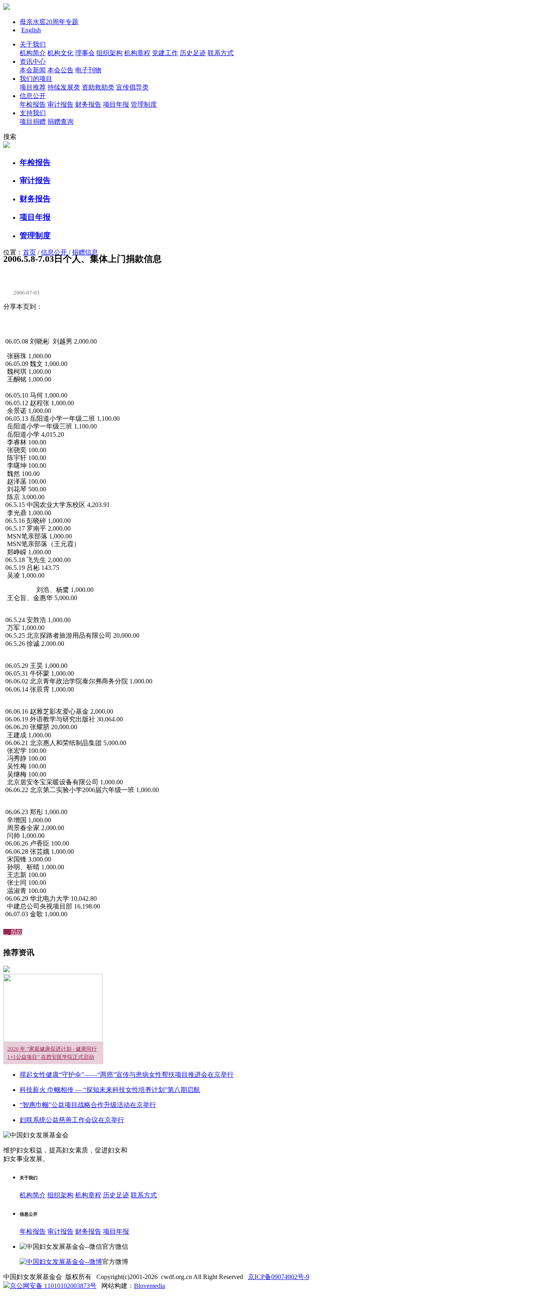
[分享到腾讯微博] (53, 323)
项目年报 (116, 104)
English (31, 30)
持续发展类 (63, 87)
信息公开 (33, 95)
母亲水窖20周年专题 (49, 21)
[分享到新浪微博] (42, 323)
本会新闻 (33, 70)
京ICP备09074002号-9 (278, 1276)
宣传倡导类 (132, 87)
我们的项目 (36, 78)
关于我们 (33, 44)
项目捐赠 (33, 121)
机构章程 (137, 52)
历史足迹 (193, 52)
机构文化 (60, 52)
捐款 (12, 932)
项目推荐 (33, 87)
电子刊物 (88, 70)
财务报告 (88, 104)
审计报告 (60, 104)
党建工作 (165, 52)
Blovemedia (149, 1285)
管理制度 (144, 104)
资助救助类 (98, 87)
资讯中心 (33, 61)
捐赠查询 (60, 121)
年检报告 (33, 104)
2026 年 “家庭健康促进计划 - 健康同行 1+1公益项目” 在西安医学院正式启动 (52, 1053)
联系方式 (221, 52)
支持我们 (33, 112)
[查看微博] (61, 1261)
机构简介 (33, 52)
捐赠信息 (85, 252)
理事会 (85, 52)
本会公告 (60, 70)
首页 (29, 252)
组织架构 (109, 52)
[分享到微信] (64, 323)
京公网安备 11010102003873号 (53, 1285)
